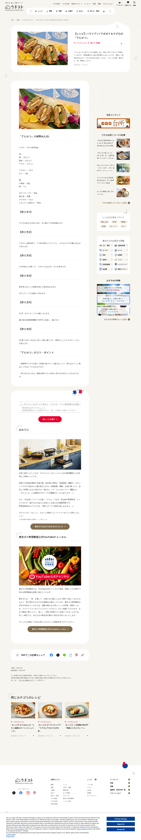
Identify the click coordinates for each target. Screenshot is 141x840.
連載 (99, 4)
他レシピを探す (49, 419)
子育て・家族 (67, 787)
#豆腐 (103, 226)
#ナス (124, 226)
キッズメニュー (91, 796)
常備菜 (98, 43)
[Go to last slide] (30, 11)
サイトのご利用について (26, 680)
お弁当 (89, 790)
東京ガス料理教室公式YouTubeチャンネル (49, 629)
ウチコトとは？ (108, 4)
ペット (65, 785)
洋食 (91, 43)
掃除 (50, 11)
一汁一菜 (90, 785)
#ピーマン (113, 226)
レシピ (86, 4)
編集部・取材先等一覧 (118, 790)
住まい (81, 11)
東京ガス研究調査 (68, 798)
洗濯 (60, 11)
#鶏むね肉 (104, 222)
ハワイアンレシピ (81, 43)
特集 (94, 4)
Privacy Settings (121, 819)
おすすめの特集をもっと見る (115, 319)
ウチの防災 (54, 798)
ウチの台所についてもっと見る (114, 203)
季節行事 (65, 790)
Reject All (120, 824)
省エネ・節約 (94, 11)
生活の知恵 (54, 804)
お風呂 (70, 11)
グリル (89, 787)
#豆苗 (114, 222)
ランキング (114, 779)
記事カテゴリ (76, 4)
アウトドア (66, 796)
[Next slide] (110, 11)
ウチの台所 (54, 801)
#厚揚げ (123, 222)
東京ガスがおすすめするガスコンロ (49, 526)
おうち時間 (66, 793)
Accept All (121, 829)
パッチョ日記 (67, 801)
